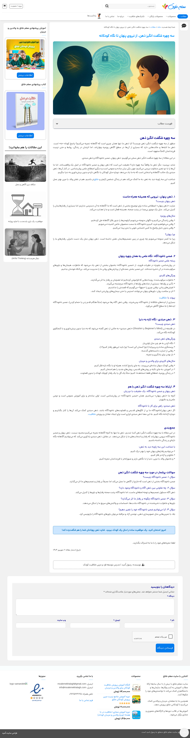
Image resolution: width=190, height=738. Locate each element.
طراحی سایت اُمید (9, 733)
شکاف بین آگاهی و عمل (25, 184)
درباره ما (120, 16)
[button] (4, 6)
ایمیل (116, 620)
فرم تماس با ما (86, 700)
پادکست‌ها (91, 15)
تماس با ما (109, 16)
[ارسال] (107, 6)
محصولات (172, 16)
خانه (159, 27)
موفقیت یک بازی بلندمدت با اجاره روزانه (25, 221)
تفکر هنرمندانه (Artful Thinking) (25, 258)
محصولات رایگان (156, 16)
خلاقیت (163, 298)
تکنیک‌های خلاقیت (137, 16)
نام (172, 620)
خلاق (96, 179)
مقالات (183, 16)
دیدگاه (170, 596)
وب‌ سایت (61, 620)
